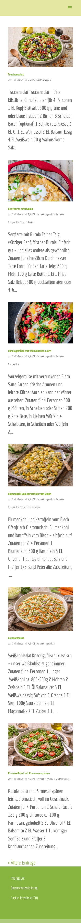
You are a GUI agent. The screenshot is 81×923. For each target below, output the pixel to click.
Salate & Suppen (44, 80)
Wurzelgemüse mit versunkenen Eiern (29, 351)
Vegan (37, 507)
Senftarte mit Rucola (20, 209)
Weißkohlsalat (16, 638)
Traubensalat (16, 74)
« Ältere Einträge (21, 862)
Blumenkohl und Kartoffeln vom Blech (29, 494)
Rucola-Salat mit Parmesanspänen (29, 773)
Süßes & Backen (27, 222)
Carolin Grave (17, 80)
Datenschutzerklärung (24, 888)
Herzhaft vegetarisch (46, 214)
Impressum (18, 878)
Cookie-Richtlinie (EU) (24, 898)
